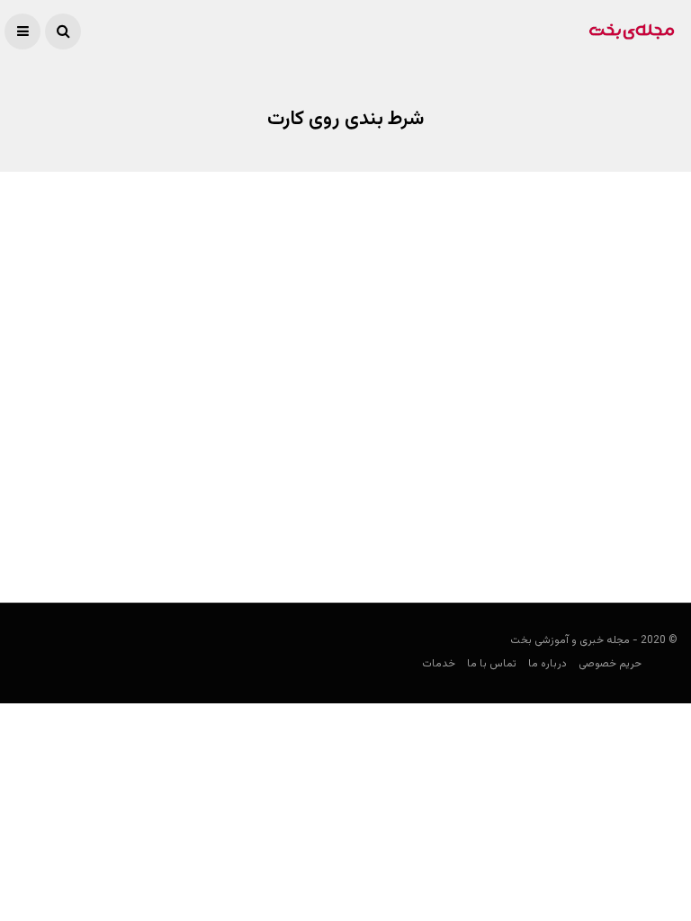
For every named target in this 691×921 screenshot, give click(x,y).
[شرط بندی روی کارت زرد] (518, 374)
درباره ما (547, 664)
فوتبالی (661, 537)
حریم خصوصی (610, 664)
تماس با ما (491, 664)
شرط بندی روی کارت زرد (600, 501)
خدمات (438, 664)
